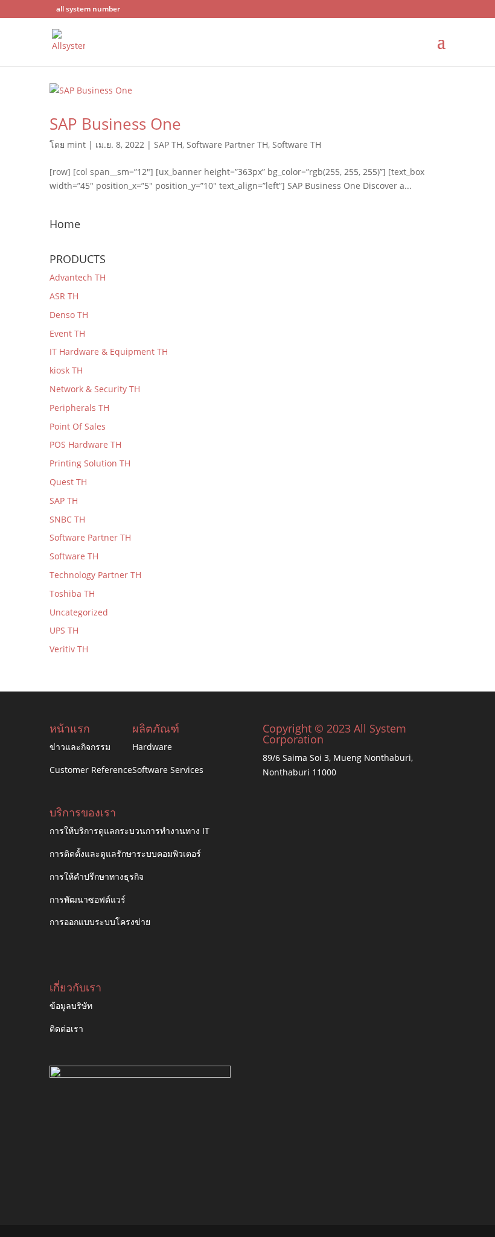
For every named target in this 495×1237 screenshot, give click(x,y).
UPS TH (64, 630)
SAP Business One (115, 124)
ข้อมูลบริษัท (71, 1005)
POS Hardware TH (85, 444)
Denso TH (69, 314)
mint (76, 144)
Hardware (152, 746)
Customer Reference (91, 769)
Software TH (296, 144)
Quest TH (68, 482)
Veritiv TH (69, 649)
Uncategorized (79, 612)
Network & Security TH (95, 389)
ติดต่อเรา (66, 1028)
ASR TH (64, 296)
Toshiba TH (72, 593)
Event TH (67, 333)
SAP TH (168, 144)
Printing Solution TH (90, 463)
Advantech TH (78, 277)
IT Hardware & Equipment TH (109, 351)
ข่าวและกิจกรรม (80, 746)
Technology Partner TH (95, 574)
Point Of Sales (78, 426)
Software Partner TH (227, 144)
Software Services (167, 769)
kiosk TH (66, 370)
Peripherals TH (79, 407)
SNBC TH (67, 519)
